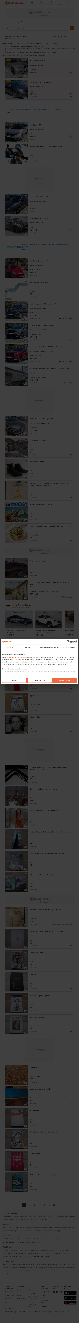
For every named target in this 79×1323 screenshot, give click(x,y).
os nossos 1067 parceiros (16, 657)
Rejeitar (14, 680)
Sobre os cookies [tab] (69, 647)
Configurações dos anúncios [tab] (48, 647)
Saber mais (38, 680)
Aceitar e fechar (64, 680)
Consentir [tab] (10, 647)
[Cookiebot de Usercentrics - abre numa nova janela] (68, 641)
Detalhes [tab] (28, 647)
